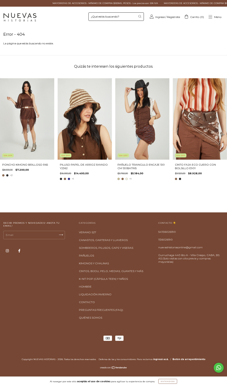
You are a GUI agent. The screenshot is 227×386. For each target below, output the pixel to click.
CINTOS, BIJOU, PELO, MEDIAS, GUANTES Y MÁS (111, 271)
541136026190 (167, 231)
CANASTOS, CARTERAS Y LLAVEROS (103, 240)
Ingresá (160, 17)
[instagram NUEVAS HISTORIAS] (7, 251)
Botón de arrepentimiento (188, 359)
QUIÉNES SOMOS (90, 317)
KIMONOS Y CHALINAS (94, 263)
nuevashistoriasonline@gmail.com (180, 247)
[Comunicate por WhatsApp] (219, 368)
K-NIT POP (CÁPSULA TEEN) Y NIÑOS (103, 278)
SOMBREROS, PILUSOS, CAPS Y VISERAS (106, 247)
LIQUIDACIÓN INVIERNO (95, 294)
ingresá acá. (161, 359)
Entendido (168, 381)
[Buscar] (139, 16)
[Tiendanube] (113, 368)
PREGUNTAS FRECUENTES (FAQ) (101, 310)
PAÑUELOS (86, 255)
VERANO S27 (87, 232)
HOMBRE (85, 286)
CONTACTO (87, 302)
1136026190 (165, 239)
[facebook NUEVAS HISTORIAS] (19, 251)
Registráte (173, 17)
